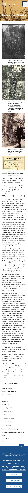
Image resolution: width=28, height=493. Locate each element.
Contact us (5, 401)
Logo (3, 435)
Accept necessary (14, 486)
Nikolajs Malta (8, 408)
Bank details (5, 438)
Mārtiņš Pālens (8, 415)
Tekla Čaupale (8, 425)
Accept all (14, 474)
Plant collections (7, 388)
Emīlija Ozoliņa (8, 422)
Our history (5, 404)
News (3, 442)
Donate (4, 398)
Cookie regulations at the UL (14, 469)
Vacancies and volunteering (10, 429)
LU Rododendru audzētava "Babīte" (12, 432)
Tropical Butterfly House (9, 391)
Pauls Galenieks (8, 411)
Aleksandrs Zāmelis (9, 418)
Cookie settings (14, 480)
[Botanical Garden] (8, 4)
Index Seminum (6, 395)
